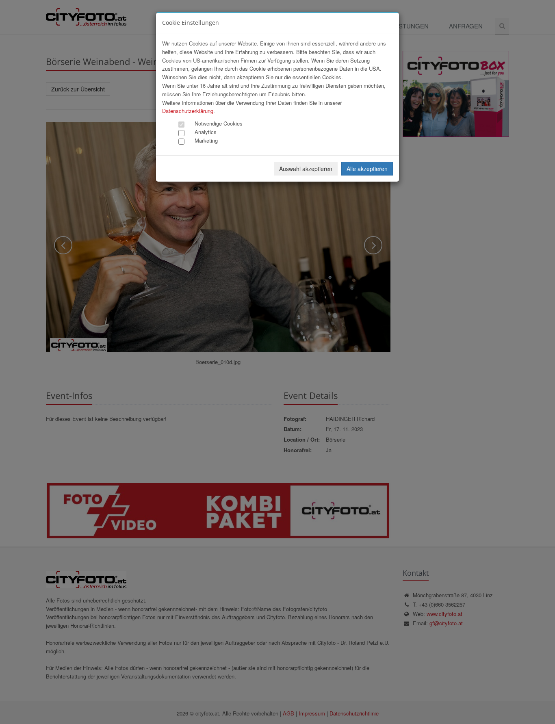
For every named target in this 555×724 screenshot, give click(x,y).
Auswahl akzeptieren (305, 169)
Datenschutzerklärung (187, 111)
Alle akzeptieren (367, 169)
